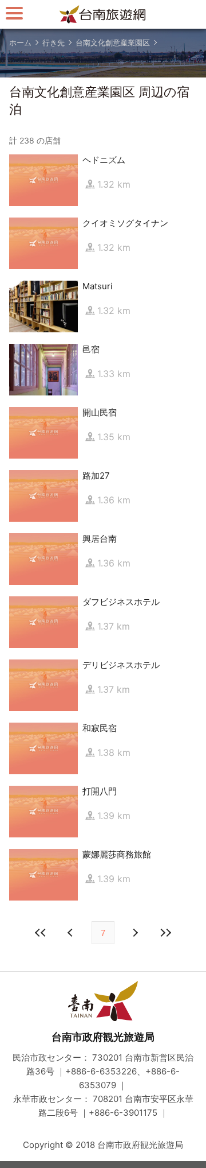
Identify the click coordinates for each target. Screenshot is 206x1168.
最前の (40, 932)
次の (71, 932)
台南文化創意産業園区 (113, 42)
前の (134, 932)
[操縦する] (14, 13)
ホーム (20, 42)
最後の (165, 932)
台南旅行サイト (103, 14)
